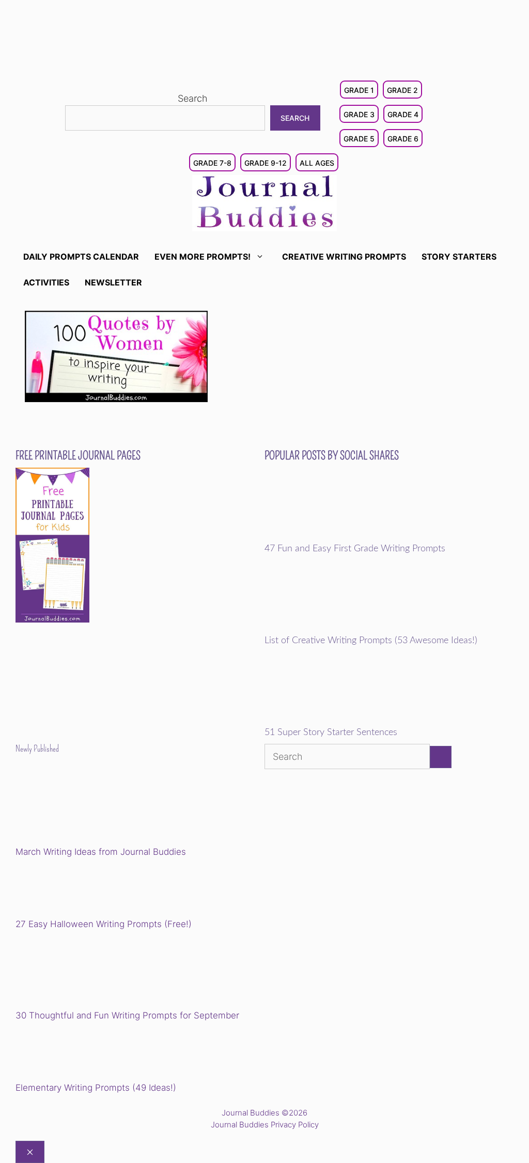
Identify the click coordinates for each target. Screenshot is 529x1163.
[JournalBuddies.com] (264, 202)
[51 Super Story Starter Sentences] (336, 720)
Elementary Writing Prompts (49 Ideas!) (95, 1087)
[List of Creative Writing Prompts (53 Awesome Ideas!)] (336, 628)
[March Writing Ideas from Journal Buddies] (87, 808)
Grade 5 (359, 138)
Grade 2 (402, 90)
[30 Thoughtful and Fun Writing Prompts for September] (87, 971)
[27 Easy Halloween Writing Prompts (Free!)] (68, 889)
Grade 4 (402, 114)
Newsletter (113, 282)
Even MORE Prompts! (202, 256)
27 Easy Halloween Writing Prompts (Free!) (103, 924)
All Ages (317, 162)
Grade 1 (359, 90)
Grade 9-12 (265, 162)
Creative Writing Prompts (344, 256)
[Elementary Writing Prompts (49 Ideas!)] (68, 1053)
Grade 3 (359, 114)
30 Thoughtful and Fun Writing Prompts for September (127, 1015)
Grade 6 (402, 138)
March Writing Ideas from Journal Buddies (100, 852)
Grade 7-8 (212, 162)
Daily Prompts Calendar (81, 256)
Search (193, 98)
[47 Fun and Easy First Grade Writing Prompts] (336, 536)
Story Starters (459, 256)
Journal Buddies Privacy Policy (265, 1124)
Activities (46, 282)
